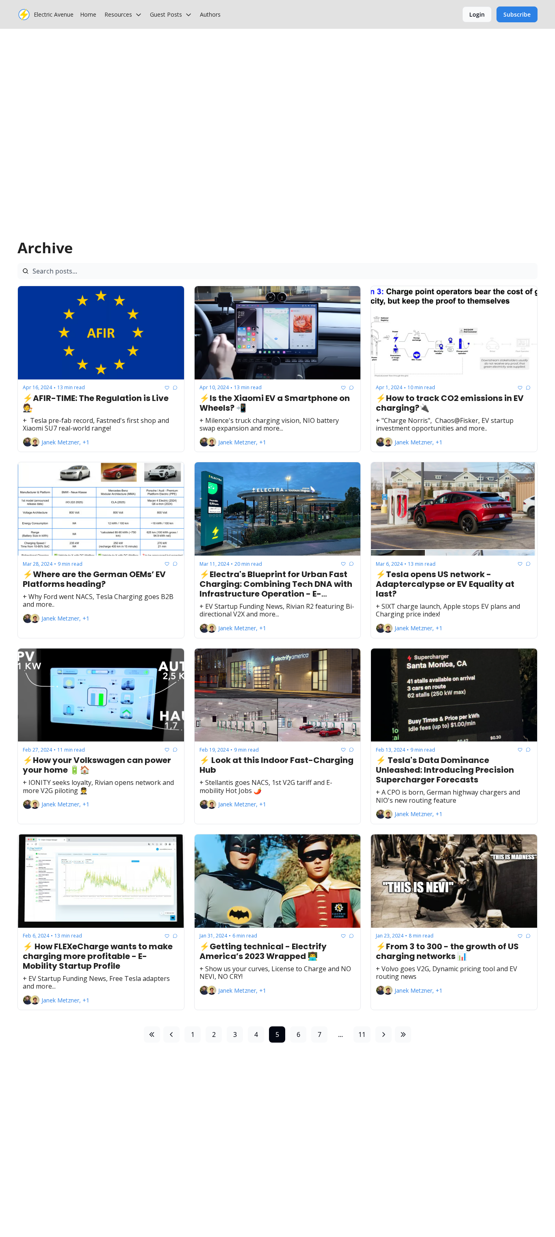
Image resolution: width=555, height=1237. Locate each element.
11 (362, 1034)
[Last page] (403, 1034)
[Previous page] (171, 1034)
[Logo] (23, 14)
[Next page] (383, 1034)
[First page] (152, 1034)
